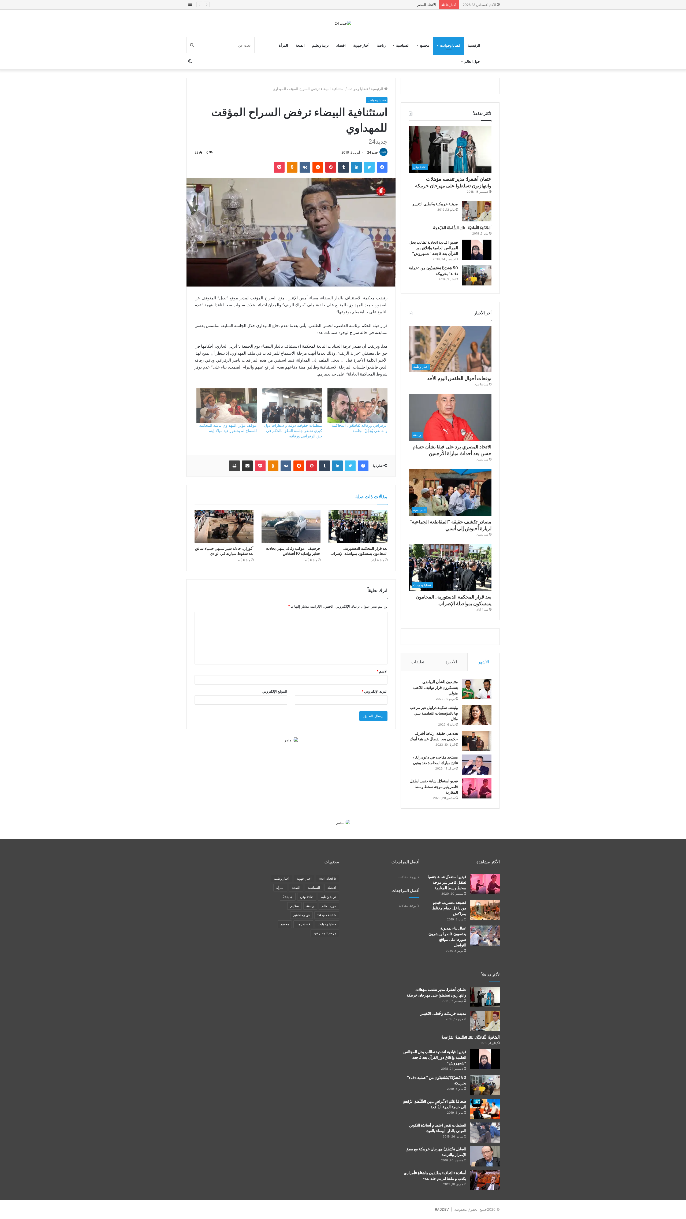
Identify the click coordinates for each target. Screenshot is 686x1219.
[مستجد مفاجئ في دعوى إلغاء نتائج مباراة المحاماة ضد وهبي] (476, 765)
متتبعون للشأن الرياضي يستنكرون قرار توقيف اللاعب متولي (435, 687)
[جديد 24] (343, 23)
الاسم (381, 671)
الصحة (300, 45)
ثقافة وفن (306, 897)
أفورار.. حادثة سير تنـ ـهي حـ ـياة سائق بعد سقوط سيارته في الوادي (224, 551)
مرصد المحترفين (325, 933)
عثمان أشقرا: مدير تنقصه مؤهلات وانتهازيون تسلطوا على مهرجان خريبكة (453, 182)
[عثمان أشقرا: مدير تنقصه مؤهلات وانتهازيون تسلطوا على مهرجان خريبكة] (485, 997)
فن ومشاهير (301, 915)
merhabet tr (327, 878)
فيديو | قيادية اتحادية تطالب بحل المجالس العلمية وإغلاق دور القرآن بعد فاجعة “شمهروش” (433, 248)
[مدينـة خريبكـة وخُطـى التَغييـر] (476, 211)
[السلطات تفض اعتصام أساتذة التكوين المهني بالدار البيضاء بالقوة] (485, 1133)
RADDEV (442, 1209)
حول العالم (472, 61)
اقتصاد (341, 45)
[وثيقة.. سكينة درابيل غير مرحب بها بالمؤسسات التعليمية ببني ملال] (476, 715)
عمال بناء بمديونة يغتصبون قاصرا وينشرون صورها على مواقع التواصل (447, 937)
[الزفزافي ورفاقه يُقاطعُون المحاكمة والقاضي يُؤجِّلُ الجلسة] (357, 405)
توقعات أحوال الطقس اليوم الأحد (459, 378)
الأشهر (483, 661)
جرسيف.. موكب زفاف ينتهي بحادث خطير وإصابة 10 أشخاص (293, 551)
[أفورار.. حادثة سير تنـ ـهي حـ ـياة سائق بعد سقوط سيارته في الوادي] (224, 526)
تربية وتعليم (320, 45)
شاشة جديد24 (326, 915)
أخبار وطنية (281, 878)
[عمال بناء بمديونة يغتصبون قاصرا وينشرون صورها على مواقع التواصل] (485, 936)
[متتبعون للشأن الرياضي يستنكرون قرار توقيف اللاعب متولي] (476, 689)
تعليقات (417, 661)
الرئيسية (474, 45)
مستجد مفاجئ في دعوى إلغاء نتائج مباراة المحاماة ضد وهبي (435, 760)
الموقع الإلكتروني (274, 691)
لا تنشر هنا (303, 924)
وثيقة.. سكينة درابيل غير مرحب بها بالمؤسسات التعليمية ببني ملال (434, 713)
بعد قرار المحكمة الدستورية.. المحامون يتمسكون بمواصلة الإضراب (358, 551)
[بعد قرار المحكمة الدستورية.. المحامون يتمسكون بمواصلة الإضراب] (358, 526)
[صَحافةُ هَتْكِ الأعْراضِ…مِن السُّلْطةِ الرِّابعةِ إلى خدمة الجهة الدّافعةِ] (485, 1109)
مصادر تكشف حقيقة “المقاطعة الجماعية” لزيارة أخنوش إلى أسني (450, 525)
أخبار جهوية (361, 45)
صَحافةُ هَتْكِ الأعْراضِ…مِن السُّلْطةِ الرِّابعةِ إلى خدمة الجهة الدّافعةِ (434, 1104)
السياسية (402, 45)
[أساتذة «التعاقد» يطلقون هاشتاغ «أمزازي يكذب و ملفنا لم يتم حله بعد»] (485, 1180)
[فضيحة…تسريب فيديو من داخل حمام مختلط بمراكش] (485, 910)
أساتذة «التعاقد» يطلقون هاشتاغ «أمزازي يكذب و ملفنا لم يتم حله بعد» (435, 1175)
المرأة (283, 45)
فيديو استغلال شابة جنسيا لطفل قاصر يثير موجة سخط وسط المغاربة (434, 786)
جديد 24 (372, 152)
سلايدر (294, 906)
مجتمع (424, 45)
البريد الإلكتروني (374, 691)
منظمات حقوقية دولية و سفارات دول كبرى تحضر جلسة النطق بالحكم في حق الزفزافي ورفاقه (293, 430)
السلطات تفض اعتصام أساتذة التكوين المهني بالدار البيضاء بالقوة (437, 1128)
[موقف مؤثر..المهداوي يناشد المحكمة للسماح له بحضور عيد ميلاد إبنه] (226, 405)
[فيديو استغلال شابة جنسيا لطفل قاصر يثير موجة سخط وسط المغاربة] (476, 788)
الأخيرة (451, 661)
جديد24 (288, 897)
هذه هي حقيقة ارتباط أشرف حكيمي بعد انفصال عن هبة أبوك (434, 736)
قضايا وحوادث (450, 45)
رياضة (381, 45)
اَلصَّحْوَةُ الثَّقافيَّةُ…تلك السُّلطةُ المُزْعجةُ (462, 228)
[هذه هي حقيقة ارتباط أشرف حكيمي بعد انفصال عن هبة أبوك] (476, 741)
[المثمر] (291, 740)
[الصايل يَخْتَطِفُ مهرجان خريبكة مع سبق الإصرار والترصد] (485, 1156)
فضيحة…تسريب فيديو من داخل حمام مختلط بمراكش (449, 908)
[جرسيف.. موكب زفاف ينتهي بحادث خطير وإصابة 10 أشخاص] (291, 526)
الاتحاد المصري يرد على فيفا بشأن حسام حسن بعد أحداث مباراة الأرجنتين (381, 4)
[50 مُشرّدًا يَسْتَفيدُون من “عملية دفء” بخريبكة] (476, 275)
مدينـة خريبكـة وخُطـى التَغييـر (435, 204)
